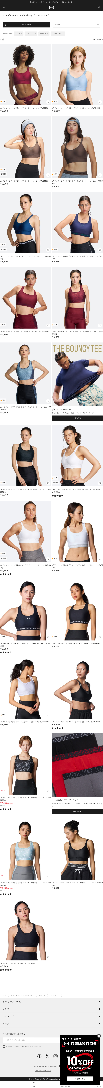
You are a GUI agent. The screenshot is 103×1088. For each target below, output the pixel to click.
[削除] (21, 33)
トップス (41, 995)
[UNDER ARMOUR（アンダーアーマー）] (51, 7)
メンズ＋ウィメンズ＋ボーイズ (22, 995)
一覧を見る (77, 418)
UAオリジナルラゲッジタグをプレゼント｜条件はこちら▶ (51, 2)
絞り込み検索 (26, 24)
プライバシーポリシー (26, 1046)
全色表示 (100, 39)
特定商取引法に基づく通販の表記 (46, 1066)
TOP (5, 995)
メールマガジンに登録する (14, 1034)
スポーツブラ (54, 995)
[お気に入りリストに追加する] (48, 102)
